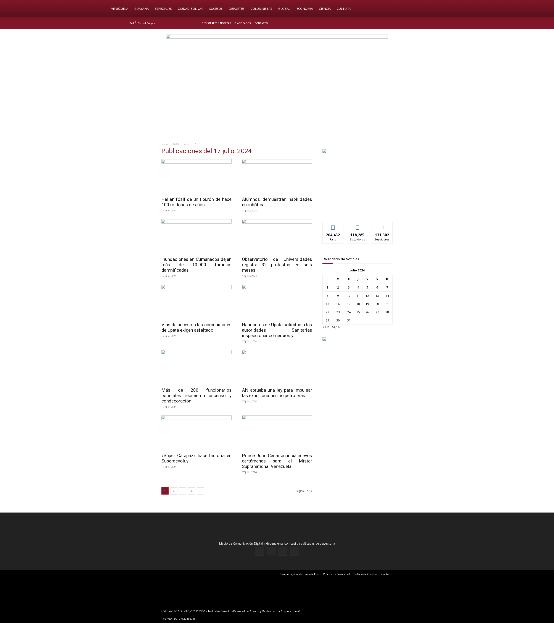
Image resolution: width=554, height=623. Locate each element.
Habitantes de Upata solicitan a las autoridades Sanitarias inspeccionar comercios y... (277, 330)
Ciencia (325, 8)
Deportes (237, 8)
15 (327, 304)
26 (367, 312)
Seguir (357, 225)
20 (377, 304)
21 (387, 304)
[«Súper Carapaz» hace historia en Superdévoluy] (196, 432)
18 (358, 304)
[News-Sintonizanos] (354, 152)
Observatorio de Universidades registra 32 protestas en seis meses (277, 265)
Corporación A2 (291, 611)
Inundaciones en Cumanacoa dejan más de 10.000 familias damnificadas (196, 265)
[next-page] (200, 491)
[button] (445, 9)
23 (338, 312)
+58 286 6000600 (184, 619)
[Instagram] (411, 23)
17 (349, 304)
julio (186, 144)
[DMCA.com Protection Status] (335, 611)
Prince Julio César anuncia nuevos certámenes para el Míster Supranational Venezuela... (277, 461)
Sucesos (216, 8)
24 (349, 312)
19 (367, 304)
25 (358, 312)
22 (327, 312)
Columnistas (261, 8)
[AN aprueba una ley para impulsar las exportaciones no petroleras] (277, 367)
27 (377, 312)
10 (349, 296)
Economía (304, 8)
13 (377, 296)
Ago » (336, 327)
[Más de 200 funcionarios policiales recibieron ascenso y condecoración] (196, 367)
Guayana (141, 8)
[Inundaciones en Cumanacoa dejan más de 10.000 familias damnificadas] (196, 236)
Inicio (164, 144)
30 (338, 320)
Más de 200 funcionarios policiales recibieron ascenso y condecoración (196, 396)
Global (284, 8)
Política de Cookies (365, 574)
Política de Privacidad (336, 574)
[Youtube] (425, 23)
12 (367, 296)
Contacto (261, 23)
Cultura (344, 8)
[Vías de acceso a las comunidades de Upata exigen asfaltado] (196, 302)
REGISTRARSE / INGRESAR (216, 23)
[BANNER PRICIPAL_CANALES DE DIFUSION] (277, 53)
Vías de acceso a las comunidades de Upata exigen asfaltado (196, 327)
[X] (418, 23)
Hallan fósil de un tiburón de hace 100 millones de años (196, 202)
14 (387, 296)
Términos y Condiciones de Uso (299, 574)
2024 (176, 144)
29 (327, 320)
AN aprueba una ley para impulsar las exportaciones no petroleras (277, 393)
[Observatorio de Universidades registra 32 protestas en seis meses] (277, 236)
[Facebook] (404, 23)
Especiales (163, 8)
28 (387, 312)
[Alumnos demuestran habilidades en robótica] (277, 176)
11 (358, 296)
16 (338, 304)
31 (349, 320)
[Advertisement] (277, 105)
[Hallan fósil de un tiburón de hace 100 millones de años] (196, 176)
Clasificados (242, 23)
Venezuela (119, 8)
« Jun (325, 327)
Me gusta (333, 225)
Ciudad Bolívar (190, 8)
